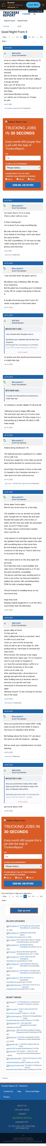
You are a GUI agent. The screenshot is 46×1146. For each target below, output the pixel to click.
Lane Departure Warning (29, 964)
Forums (26, 14)
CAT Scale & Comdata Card (30, 971)
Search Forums (9, 21)
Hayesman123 (25, 1025)
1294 (41, 37)
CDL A (9, 179)
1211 (21, 37)
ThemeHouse (37, 1141)
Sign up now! (24, 910)
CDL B (21, 179)
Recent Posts (22, 21)
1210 (17, 37)
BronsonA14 (10, 1013)
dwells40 (20, 108)
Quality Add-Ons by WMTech (23, 1140)
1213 (29, 37)
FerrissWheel (9, 108)
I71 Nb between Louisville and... (29, 1002)
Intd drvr (15, 320)
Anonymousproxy (12, 1020)
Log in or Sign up (36, 11)
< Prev (4, 37)
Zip (6, 154)
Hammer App (22, 1122)
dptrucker (16, 53)
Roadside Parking (26, 945)
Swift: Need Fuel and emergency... (27, 958)
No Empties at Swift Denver (30, 926)
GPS (30, 736)
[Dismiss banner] (43, 5)
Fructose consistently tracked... (29, 1037)
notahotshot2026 (12, 1062)
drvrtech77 (21, 1004)
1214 (33, 37)
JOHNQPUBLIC (17, 483)
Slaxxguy (19, 1032)
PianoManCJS (25, 928)
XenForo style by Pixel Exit (23, 1138)
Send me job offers (23, 185)
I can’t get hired (25, 1023)
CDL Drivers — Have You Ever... (28, 1051)
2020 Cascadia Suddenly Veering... (29, 1030)
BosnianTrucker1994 (13, 1069)
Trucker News (22, 1110)
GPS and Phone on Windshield (26, 979)
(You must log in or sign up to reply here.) (16, 893)
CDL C (32, 179)
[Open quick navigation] (41, 26)
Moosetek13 (17, 206)
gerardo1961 (11, 1048)
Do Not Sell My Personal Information (22, 1127)
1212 (25, 37)
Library (22, 1114)
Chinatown (21, 1039)
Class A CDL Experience (16, 164)
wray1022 (20, 1053)
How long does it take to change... (29, 940)
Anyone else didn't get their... (26, 952)
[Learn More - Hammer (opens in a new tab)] (23, 5)
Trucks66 (19, 942)
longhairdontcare (12, 989)
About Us (22, 1105)
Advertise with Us (22, 1118)
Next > (4, 41)
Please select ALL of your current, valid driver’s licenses (20, 174)
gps (11, 642)
